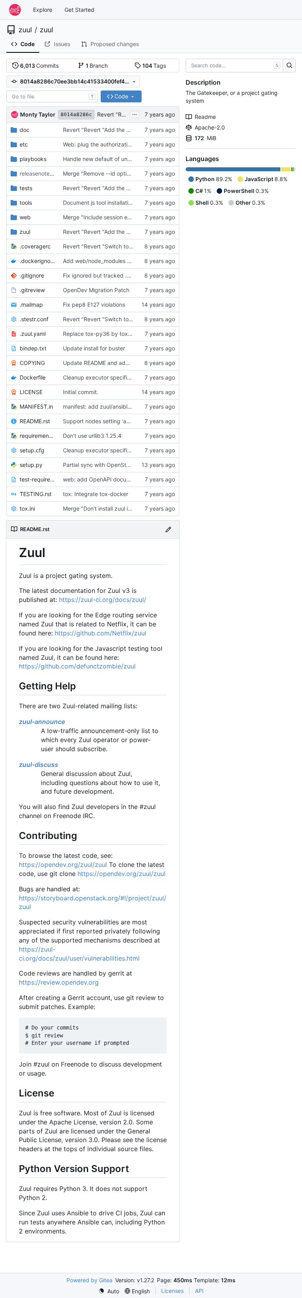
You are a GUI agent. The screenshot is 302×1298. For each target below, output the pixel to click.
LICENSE (31, 392)
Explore (42, 9)
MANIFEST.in (36, 406)
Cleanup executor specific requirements (114, 377)
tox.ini (27, 508)
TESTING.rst (36, 494)
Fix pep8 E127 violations (94, 304)
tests (26, 188)
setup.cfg (32, 450)
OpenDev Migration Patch (96, 290)
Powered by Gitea (89, 1280)
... (134, 113)
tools (26, 202)
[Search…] (289, 66)
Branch (97, 65)
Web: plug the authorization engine (108, 144)
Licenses (172, 1290)
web (25, 217)
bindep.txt (33, 348)
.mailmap (31, 304)
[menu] (108, 1291)
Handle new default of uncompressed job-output (125, 159)
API (199, 1290)
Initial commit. (80, 392)
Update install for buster (94, 348)
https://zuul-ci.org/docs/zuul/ (102, 600)
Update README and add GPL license (111, 362)
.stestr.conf (34, 319)
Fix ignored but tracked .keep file (106, 275)
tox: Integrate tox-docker (95, 494)
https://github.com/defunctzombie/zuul (77, 666)
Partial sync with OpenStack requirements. (118, 464)
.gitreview (32, 290)
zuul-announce (42, 722)
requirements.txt (37, 435)
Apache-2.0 (210, 127)
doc (24, 129)
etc (24, 144)
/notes (37, 173)
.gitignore (32, 275)
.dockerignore (37, 260)
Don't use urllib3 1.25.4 (92, 435)
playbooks (33, 159)
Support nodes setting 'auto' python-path (116, 421)
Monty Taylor (37, 114)
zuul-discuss (38, 764)
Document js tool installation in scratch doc (118, 202)
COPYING (32, 362)
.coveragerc (35, 246)
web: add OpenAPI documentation (107, 479)
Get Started (79, 9)
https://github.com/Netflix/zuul (100, 633)
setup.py (31, 464)
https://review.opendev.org (59, 982)
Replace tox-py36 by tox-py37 (103, 333)
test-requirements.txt (37, 479)
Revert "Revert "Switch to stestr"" (106, 246)
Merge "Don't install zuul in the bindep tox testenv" (128, 508)
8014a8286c (76, 114)
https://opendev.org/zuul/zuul (63, 864)
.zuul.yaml (33, 333)
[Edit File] (168, 529)
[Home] (15, 10)
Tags (154, 65)
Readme (205, 116)
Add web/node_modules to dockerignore (115, 260)
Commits (39, 65)
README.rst (35, 421)
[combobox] (52, 96)
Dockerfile (33, 377)
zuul (25, 30)
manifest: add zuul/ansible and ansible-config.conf (128, 406)
